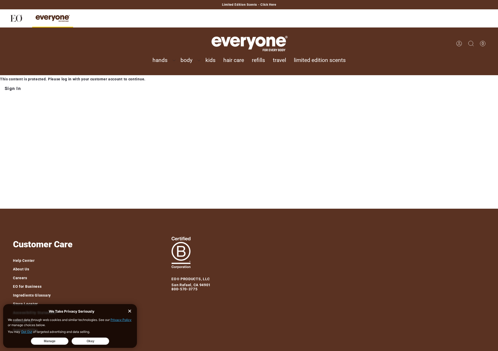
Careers (20, 278)
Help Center (24, 260)
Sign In (13, 88)
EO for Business (27, 286)
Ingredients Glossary (32, 295)
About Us (21, 269)
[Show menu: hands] (174, 60)
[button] (163, 60)
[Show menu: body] (199, 60)
